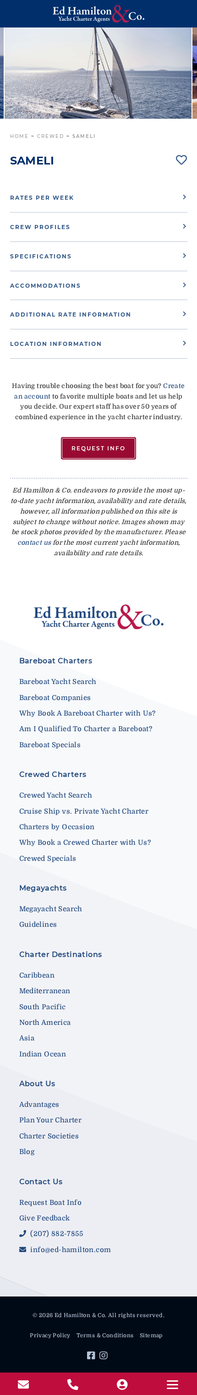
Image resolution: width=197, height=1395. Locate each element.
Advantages (39, 1104)
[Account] (123, 1385)
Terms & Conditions (105, 1335)
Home (19, 136)
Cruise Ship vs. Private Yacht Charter (84, 811)
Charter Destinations (60, 954)
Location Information (56, 343)
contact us (34, 542)
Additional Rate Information (70, 314)
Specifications (41, 256)
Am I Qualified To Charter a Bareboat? (86, 729)
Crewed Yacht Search (56, 795)
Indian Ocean (42, 1054)
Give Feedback (44, 1218)
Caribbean (37, 975)
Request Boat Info (50, 1202)
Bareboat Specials (50, 745)
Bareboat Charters (56, 660)
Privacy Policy (50, 1335)
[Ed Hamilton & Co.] (98, 14)
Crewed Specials (48, 858)
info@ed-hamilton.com (69, 1250)
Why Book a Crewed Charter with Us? (85, 842)
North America (45, 1022)
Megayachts (43, 888)
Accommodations (45, 285)
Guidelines (38, 924)
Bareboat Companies (55, 698)
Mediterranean (45, 991)
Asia (27, 1038)
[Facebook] (92, 1357)
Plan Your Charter (50, 1120)
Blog (27, 1152)
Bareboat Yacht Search (58, 682)
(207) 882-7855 (55, 1234)
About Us (37, 1083)
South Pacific (42, 1007)
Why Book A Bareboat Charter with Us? (87, 713)
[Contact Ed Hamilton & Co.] (24, 1385)
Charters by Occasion (57, 827)
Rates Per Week (42, 197)
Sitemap (151, 1335)
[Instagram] (104, 1357)
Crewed (50, 136)
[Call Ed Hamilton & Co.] (74, 1385)
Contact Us (41, 1181)
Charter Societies (49, 1136)
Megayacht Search (50, 909)
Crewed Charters (53, 774)
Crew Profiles (40, 227)
